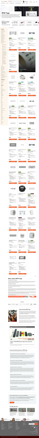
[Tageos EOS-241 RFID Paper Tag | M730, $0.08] (31, 167)
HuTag (1, 105)
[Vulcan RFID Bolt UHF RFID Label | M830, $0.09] (13, 101)
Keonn (1, 107)
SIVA (1, 115)
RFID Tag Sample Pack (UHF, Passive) (21, 84)
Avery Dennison (2, 89)
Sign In (9, 425)
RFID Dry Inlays (3, 55)
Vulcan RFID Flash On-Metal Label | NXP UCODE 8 (32, 196)
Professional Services (3, 427)
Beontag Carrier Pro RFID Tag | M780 (21, 263)
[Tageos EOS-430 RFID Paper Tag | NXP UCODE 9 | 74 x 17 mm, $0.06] (22, 167)
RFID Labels (3, 56)
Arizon (1, 87)
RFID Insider (17, 425)
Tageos (2, 116)
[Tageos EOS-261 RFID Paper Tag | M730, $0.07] (13, 33)
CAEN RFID (2, 94)
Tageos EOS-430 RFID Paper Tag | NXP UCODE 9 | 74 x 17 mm (22, 173)
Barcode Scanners (3, 66)
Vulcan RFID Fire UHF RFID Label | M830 (22, 107)
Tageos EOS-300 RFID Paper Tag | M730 (22, 150)
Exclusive (29, 240)
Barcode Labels (2, 67)
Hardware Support (17, 428)
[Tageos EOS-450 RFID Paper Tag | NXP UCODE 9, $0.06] (13, 235)
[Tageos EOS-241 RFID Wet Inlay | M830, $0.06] (13, 145)
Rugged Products (2, 69)
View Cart (9, 428)
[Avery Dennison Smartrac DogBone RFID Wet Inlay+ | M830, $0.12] (31, 33)
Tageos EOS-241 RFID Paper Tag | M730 (31, 172)
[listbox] (12, 27)
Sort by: (9, 27)
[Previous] (12, 22)
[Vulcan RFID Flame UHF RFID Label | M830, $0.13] (13, 123)
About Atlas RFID (24, 424)
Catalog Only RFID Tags (4, 46)
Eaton (1, 98)
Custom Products (2, 34)
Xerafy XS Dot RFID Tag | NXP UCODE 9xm (21, 194)
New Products (2, 32)
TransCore (2, 119)
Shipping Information (18, 427)
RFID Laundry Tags (4, 57)
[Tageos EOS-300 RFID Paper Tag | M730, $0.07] (22, 145)
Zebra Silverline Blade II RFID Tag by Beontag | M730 (12, 82)
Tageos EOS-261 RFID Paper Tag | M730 (13, 39)
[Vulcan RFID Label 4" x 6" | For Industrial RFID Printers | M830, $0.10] (31, 235)
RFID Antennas (2, 424)
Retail (1, 83)
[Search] (21, 1)
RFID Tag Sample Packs (4, 59)
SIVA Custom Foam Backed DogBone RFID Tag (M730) (21, 240)
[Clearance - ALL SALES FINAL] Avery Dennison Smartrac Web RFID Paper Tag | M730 (21, 219)
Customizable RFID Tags (4, 48)
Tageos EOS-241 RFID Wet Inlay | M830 (12, 150)
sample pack (18, 294)
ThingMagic (2, 117)
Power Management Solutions (4, 76)
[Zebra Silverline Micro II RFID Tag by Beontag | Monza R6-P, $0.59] (13, 55)
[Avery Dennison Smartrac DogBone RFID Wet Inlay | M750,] (31, 101)
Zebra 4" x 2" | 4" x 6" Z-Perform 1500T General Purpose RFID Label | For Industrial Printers (32, 218)
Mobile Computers (3, 68)
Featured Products (3, 30)
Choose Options (13, 71)
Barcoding (2, 425)
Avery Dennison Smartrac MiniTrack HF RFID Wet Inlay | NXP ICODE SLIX (13, 263)
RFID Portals (2, 39)
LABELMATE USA (2, 108)
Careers (23, 425)
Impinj (1, 106)
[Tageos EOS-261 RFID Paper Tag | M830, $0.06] (31, 123)
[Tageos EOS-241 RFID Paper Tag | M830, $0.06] (22, 33)
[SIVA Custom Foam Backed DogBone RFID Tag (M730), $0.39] (22, 235)
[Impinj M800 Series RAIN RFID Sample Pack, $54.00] (31, 77)
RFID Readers (2, 40)
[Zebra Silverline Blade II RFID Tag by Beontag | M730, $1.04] (13, 77)
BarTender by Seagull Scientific (3, 90)
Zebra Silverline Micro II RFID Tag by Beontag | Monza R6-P (12, 60)
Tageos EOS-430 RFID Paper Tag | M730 (22, 129)
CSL (1, 96)
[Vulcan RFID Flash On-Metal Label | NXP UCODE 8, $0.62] (31, 188)
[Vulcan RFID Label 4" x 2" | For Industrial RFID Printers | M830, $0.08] (13, 212)
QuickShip (2, 33)
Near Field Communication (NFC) (3, 73)
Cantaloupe (2, 95)
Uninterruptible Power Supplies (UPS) (3, 75)
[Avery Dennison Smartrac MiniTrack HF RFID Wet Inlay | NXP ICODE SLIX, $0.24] (13, 257)
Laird (1, 109)
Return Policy (17, 429)
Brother (2, 93)
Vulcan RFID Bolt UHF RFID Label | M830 (13, 107)
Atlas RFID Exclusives (3, 31)
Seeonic (2, 114)
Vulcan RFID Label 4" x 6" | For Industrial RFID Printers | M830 (31, 242)
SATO (1, 113)
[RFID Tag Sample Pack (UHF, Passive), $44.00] (22, 77)
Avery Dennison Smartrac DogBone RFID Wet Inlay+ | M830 (32, 39)
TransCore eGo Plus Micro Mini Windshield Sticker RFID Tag (12, 172)
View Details (32, 117)
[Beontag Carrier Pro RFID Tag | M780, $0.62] (22, 257)
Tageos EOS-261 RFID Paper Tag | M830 (31, 129)
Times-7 (2, 118)
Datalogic (2, 97)
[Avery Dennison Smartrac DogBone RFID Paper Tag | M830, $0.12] (31, 145)
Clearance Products (3, 35)
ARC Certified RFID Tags (4, 45)
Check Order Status (10, 427)
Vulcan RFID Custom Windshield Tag (12, 195)
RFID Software (2, 42)
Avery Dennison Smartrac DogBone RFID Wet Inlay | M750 (32, 106)
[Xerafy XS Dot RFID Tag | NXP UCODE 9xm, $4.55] (22, 189)
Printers (2, 65)
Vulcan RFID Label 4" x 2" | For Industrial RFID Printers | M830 (12, 217)
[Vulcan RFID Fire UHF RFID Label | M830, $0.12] (22, 101)
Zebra (1, 123)
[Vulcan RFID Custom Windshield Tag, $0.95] (13, 188)
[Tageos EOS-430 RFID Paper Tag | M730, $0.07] (22, 123)
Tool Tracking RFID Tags (4, 64)
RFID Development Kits (3, 41)
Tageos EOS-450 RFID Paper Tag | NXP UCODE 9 (13, 240)
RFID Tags (2, 43)
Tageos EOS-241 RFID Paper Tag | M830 (22, 38)
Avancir (2, 88)
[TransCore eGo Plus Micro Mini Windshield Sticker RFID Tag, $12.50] (13, 167)
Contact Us (12, 402)
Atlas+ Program (9, 424)
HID (1, 103)
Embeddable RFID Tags (4, 50)
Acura (1, 86)
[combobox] (13, 1)
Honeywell (2, 104)
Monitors (2, 70)
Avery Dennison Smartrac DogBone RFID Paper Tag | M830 (32, 151)
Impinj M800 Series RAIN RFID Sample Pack (31, 83)
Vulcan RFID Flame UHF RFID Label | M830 (13, 128)
